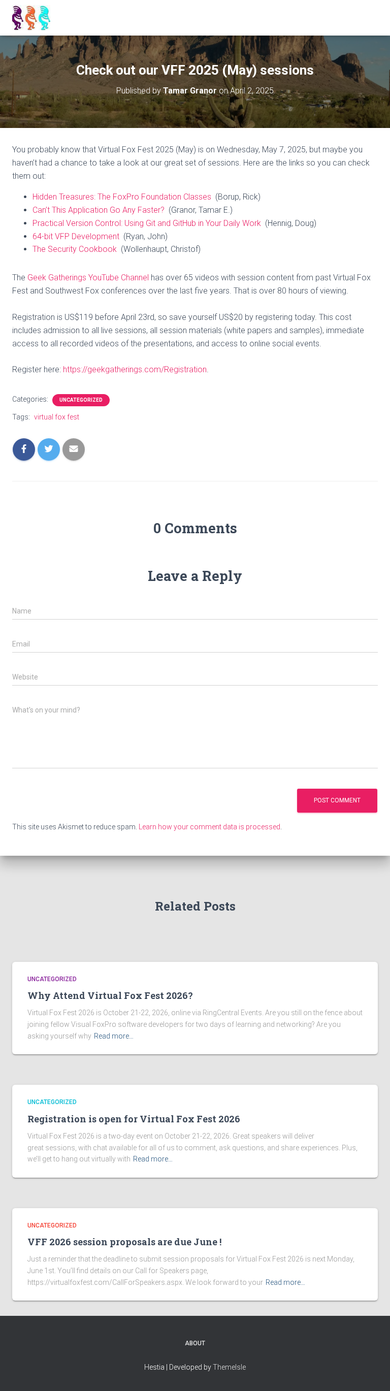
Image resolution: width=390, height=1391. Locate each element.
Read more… (114, 1036)
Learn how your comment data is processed (209, 827)
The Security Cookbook (74, 249)
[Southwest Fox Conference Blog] (35, 17)
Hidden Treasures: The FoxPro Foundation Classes (121, 197)
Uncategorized (81, 400)
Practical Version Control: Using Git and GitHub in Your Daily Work (146, 223)
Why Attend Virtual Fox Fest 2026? (110, 995)
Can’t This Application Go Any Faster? (98, 210)
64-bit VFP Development (75, 236)
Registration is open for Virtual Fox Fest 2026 (133, 1119)
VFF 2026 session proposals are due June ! (124, 1242)
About (195, 1343)
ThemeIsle (229, 1367)
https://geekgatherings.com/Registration (135, 369)
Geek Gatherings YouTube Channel (88, 277)
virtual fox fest (56, 417)
